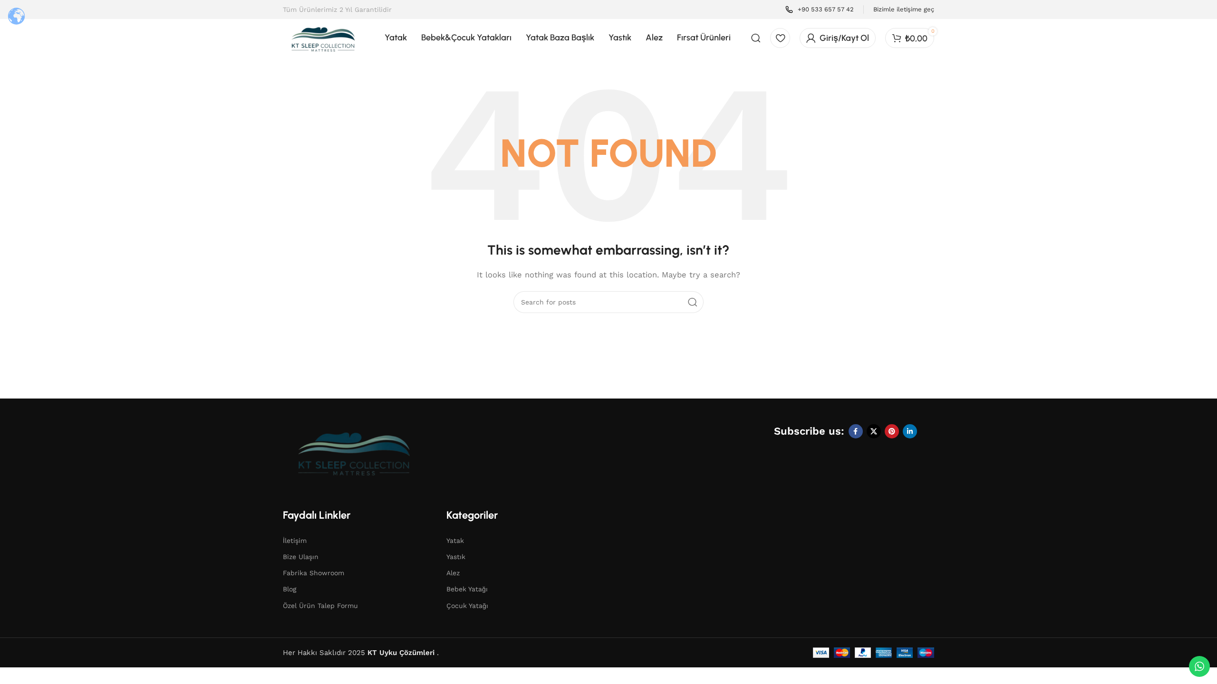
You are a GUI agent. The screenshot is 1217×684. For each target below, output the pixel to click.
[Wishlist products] (780, 38)
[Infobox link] (819, 10)
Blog (289, 589)
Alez (453, 573)
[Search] (755, 38)
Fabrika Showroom (313, 573)
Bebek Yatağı (467, 589)
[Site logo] (323, 37)
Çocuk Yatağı (467, 605)
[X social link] (874, 431)
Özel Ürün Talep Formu (320, 605)
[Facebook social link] (856, 431)
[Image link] (354, 450)
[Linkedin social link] (910, 431)
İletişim (295, 540)
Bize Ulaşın (301, 556)
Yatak (455, 540)
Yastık (455, 556)
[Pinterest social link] (892, 431)
